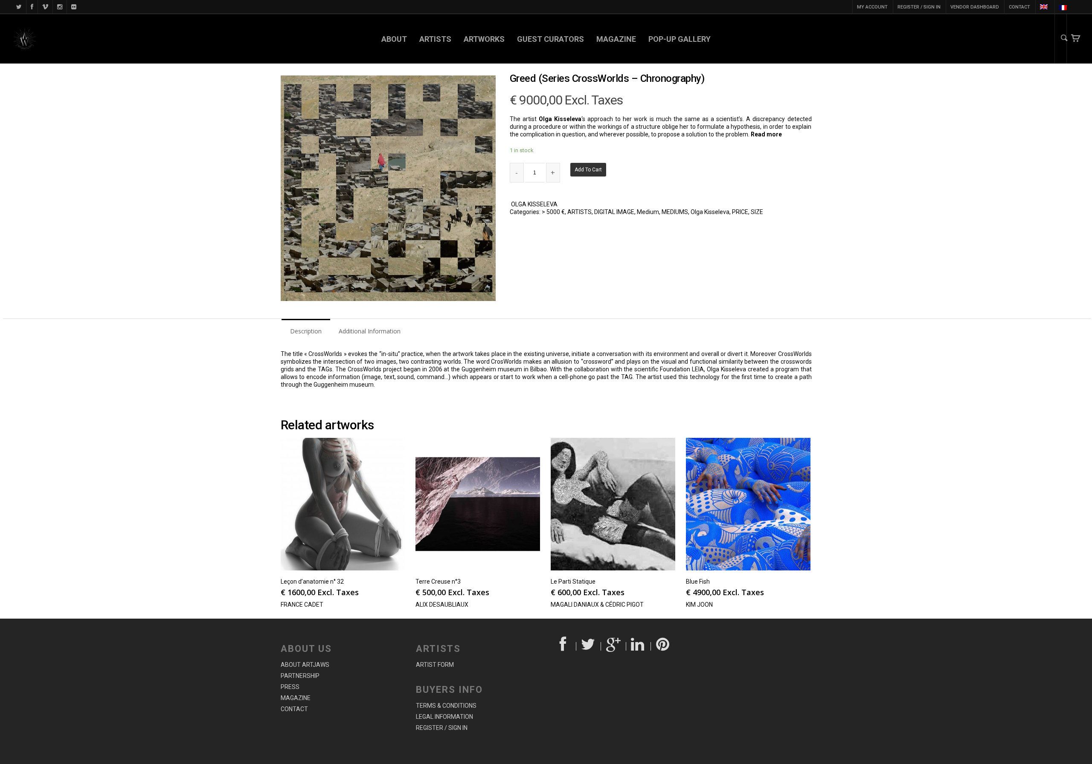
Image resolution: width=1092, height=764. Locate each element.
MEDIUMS (675, 211)
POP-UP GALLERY (679, 39)
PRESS (290, 686)
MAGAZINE (616, 39)
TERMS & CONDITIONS (446, 705)
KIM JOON (699, 604)
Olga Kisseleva (710, 211)
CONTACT (1019, 7)
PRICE (740, 211)
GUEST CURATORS (550, 39)
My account (872, 7)
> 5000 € (553, 211)
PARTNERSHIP (300, 675)
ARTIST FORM (435, 664)
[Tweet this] (588, 646)
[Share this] (563, 646)
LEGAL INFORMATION (444, 716)
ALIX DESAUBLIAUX (441, 604)
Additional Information (370, 331)
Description (306, 331)
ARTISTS (435, 39)
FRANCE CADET (302, 604)
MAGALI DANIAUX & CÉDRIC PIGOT (597, 604)
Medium (648, 211)
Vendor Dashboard (974, 7)
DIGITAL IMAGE (614, 211)
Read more (766, 134)
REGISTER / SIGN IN (919, 7)
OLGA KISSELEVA (534, 204)
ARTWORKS (484, 39)
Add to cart (588, 170)
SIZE (757, 211)
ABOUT (394, 39)
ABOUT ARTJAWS (305, 664)
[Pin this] (663, 646)
